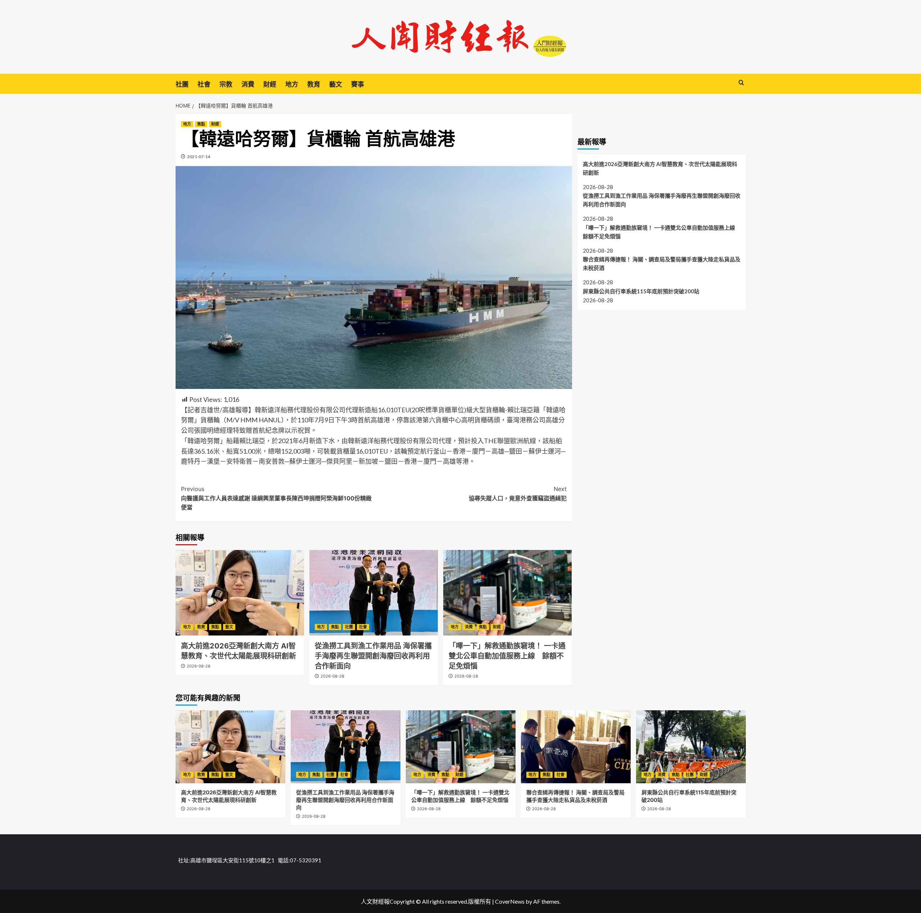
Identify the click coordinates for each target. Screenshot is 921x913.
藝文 (335, 84)
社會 (204, 84)
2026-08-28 (198, 666)
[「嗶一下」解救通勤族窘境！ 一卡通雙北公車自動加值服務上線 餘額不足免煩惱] (507, 593)
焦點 (201, 124)
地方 (291, 84)
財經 (269, 84)
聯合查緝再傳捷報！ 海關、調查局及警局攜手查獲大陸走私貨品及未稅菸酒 (661, 263)
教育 (313, 84)
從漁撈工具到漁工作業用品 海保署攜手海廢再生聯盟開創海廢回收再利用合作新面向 (373, 656)
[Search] (741, 83)
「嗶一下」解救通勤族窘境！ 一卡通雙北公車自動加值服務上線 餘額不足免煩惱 (507, 656)
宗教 (225, 84)
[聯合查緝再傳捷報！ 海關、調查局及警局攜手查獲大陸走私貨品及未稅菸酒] (576, 746)
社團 (182, 84)
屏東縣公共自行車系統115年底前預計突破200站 (641, 291)
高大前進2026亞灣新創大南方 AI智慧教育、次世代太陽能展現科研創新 (660, 167)
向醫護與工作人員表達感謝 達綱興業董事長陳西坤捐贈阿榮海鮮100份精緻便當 (276, 498)
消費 (247, 84)
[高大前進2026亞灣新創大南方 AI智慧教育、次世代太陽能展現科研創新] (240, 593)
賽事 (357, 84)
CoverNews (510, 901)
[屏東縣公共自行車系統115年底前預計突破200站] (691, 746)
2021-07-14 (198, 156)
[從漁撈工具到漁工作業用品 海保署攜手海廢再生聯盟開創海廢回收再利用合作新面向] (373, 593)
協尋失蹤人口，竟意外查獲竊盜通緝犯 (518, 493)
